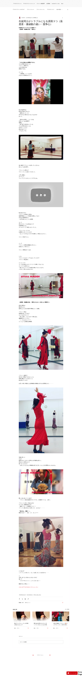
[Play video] (41, 91)
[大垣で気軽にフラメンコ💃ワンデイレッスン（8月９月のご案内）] (60, 616)
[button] (67, 9)
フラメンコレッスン (40, 9)
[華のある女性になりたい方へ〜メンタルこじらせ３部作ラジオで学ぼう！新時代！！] (41, 616)
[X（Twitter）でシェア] (22, 598)
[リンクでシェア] (28, 598)
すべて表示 (67, 609)
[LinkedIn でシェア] (25, 598)
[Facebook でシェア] (19, 598)
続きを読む (59, 9)
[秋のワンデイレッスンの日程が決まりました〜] (21, 616)
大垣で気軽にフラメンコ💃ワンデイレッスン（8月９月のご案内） (60, 624)
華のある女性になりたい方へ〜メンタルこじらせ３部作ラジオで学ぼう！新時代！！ (41, 624)
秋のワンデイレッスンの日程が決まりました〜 (21, 624)
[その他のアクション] (62, 17)
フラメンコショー (30, 9)
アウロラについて (50, 9)
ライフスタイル (30, 594)
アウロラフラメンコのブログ (18, 9)
